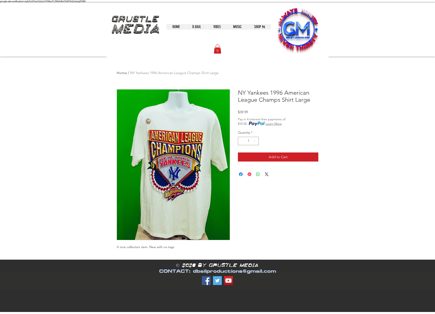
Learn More (274, 124)
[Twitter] (217, 280)
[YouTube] (228, 280)
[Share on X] (266, 174)
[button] (217, 49)
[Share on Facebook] (241, 174)
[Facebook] (206, 280)
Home (122, 73)
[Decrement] (241, 141)
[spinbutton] (248, 141)
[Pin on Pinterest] (249, 174)
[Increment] (255, 141)
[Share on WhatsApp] (258, 174)
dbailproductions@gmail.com (234, 270)
